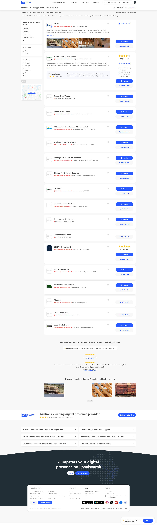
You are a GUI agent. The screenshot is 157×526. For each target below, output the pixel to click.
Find (30, 12)
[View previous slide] (88, 401)
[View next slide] (91, 401)
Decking (26, 31)
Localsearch (23, 12)
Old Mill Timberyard (90, 358)
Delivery (26, 28)
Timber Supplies (36, 12)
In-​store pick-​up (28, 37)
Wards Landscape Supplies (90, 370)
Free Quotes (27, 34)
